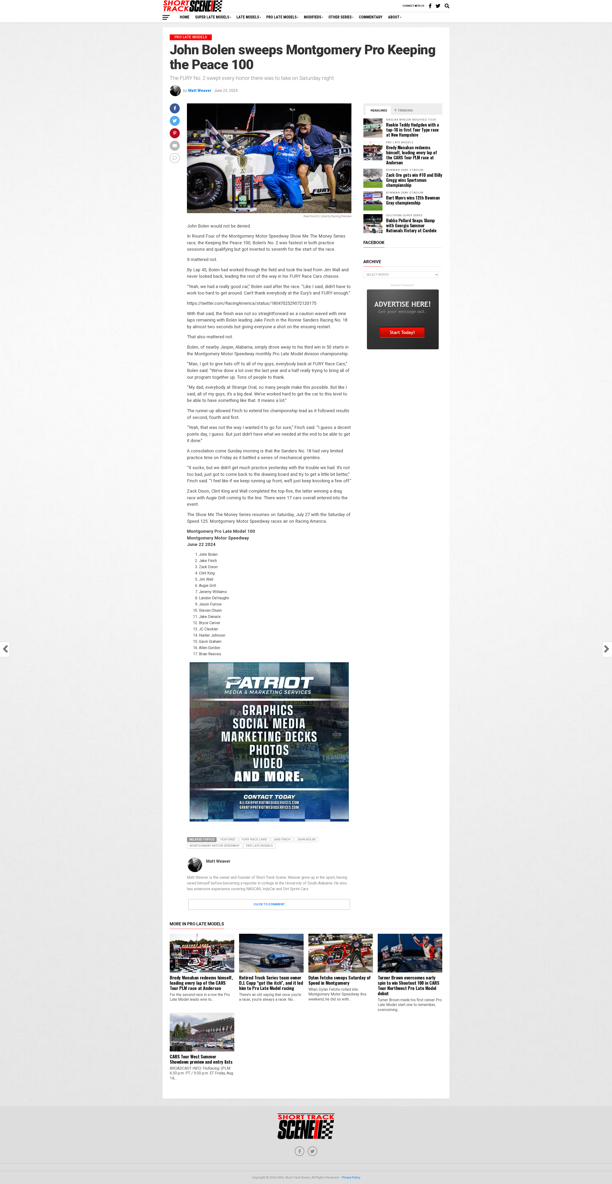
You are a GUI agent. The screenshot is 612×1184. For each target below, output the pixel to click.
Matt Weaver (200, 90)
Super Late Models (212, 17)
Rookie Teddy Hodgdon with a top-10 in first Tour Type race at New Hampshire (412, 129)
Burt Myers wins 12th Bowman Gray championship (413, 200)
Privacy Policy (351, 1177)
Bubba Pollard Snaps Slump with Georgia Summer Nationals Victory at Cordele (411, 225)
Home (184, 17)
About (393, 17)
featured (227, 839)
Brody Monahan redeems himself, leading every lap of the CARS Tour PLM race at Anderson (411, 155)
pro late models (259, 845)
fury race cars (254, 839)
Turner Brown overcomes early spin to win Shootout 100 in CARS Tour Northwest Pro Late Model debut (408, 985)
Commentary (370, 17)
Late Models (247, 17)
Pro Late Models (281, 17)
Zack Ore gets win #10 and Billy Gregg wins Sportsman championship (414, 180)
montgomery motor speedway (215, 845)
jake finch (281, 839)
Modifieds (312, 17)
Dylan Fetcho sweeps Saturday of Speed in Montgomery (339, 980)
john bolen (306, 839)
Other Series (340, 17)
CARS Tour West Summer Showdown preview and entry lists (201, 1059)
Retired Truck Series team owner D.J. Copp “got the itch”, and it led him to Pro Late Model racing (271, 982)
